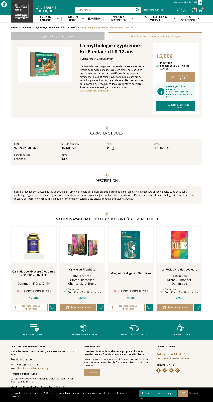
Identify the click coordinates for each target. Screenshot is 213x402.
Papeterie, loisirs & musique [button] (155, 18)
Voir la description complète (94, 90)
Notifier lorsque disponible (31, 307)
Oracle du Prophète (82, 269)
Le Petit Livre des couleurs (179, 269)
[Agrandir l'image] (44, 65)
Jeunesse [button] (93, 18)
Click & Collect (180, 334)
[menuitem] (47, 18)
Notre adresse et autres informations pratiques (178, 10)
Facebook (159, 370)
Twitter (165, 370)
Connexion (185, 10)
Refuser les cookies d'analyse (158, 393)
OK (183, 393)
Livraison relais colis (83, 334)
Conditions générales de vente (173, 358)
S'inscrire (92, 372)
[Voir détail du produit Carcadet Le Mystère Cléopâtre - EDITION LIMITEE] (34, 245)
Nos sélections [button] (188, 18)
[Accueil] (22, 11)
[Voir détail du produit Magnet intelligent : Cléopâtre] (131, 245)
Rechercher (137, 10)
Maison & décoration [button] (118, 18)
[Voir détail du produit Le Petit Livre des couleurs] (179, 245)
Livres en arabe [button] (72, 18)
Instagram (177, 370)
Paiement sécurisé (34, 334)
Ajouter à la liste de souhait (178, 106)
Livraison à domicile (134, 334)
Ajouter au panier (183, 77)
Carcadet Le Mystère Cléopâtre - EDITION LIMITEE (33, 273)
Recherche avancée (153, 10)
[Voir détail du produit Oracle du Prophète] (82, 245)
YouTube (171, 370)
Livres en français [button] (45, 18)
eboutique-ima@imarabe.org (32, 368)
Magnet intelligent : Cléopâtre (130, 273)
